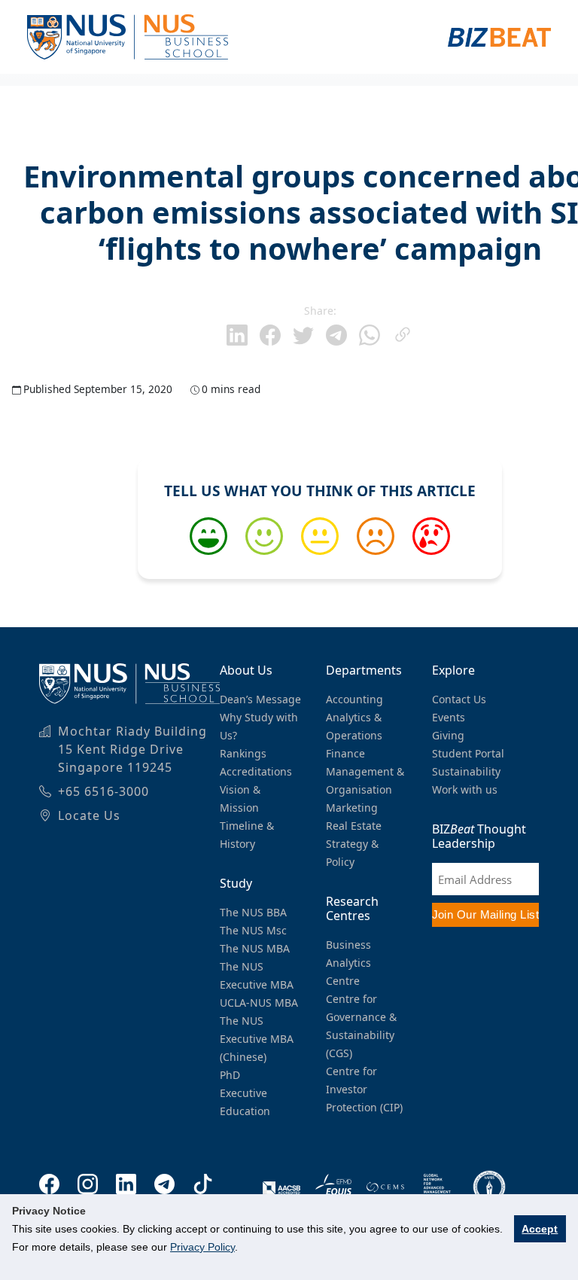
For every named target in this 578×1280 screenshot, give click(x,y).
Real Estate (354, 825)
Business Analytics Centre (348, 962)
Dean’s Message (260, 699)
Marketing (352, 807)
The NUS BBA (253, 912)
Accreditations (256, 771)
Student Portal (468, 753)
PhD (230, 1075)
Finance (345, 753)
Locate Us (89, 815)
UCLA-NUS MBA (259, 1002)
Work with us (464, 789)
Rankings (243, 753)
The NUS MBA (255, 948)
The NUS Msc (253, 930)
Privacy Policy (202, 1247)
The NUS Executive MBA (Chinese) (257, 1038)
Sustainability (466, 771)
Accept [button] (540, 1229)
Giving (448, 735)
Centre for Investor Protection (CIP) (364, 1089)
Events (448, 717)
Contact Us (459, 699)
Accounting (354, 699)
